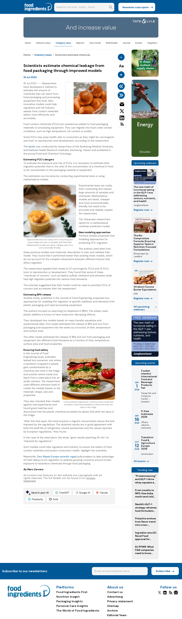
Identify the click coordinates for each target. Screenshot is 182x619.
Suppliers (152, 43)
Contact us (115, 592)
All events (140, 461)
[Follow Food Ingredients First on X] (159, 594)
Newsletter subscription (135, 7)
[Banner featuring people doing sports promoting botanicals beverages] (145, 156)
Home (28, 43)
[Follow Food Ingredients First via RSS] (170, 594)
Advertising (115, 596)
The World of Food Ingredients (77, 610)
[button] (62, 492)
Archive (112, 610)
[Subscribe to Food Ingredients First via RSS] (122, 125)
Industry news (43, 43)
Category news (63, 43)
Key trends (95, 43)
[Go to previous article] (122, 86)
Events (138, 43)
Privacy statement (120, 601)
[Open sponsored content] (90, 36)
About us (115, 587)
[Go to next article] (122, 95)
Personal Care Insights (72, 606)
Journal (126, 43)
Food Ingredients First (72, 592)
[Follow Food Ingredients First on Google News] (176, 594)
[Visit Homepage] (38, 13)
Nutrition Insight (68, 596)
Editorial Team (117, 615)
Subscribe (163, 571)
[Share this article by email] (122, 105)
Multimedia (111, 43)
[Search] (111, 7)
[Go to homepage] (28, 596)
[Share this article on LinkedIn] (122, 118)
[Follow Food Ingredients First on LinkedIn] (165, 594)
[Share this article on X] (122, 111)
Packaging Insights (69, 601)
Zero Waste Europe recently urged (57, 456)
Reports (80, 43)
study (31, 146)
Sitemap (113, 606)
